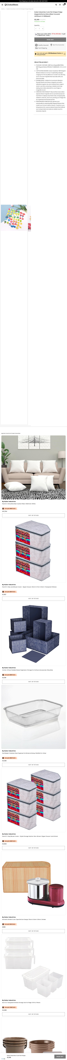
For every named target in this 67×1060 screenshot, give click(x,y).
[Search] (56, 5)
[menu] (2, 5)
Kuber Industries (10, 501)
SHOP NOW (44, 1)
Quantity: (37, 25)
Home (3, 9)
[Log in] (60, 5)
